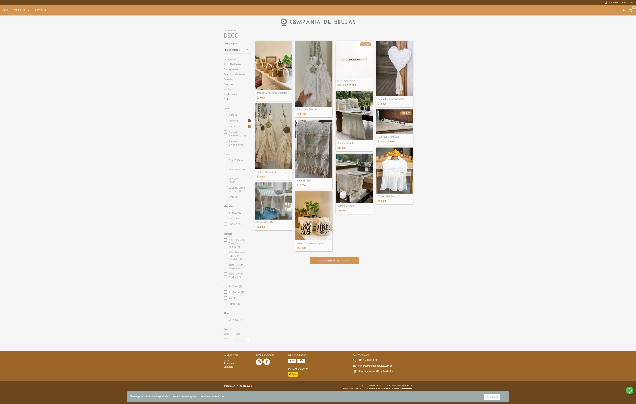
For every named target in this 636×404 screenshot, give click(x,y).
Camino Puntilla (265, 222)
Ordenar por (230, 43)
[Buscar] (624, 10)
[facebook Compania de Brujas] (266, 361)
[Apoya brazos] (313, 149)
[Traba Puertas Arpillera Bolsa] (273, 65)
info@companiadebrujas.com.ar (375, 365)
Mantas (228, 89)
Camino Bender (386, 196)
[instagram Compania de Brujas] (259, 361)
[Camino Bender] (394, 171)
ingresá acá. (386, 388)
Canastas (229, 79)
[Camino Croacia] (354, 178)
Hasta (237, 334)
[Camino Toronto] (354, 115)
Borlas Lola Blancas (307, 109)
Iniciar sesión (628, 2)
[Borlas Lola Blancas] (313, 74)
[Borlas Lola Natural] (273, 136)
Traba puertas (231, 69)
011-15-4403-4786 (368, 360)
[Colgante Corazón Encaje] (394, 68)
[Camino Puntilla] (273, 201)
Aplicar (248, 339)
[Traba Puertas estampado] (313, 215)
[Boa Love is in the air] (394, 121)
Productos (20, 10)
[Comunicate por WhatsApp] (630, 390)
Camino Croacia (345, 206)
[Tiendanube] (238, 387)
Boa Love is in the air (388, 137)
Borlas (227, 99)
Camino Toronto (345, 143)
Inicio (5, 10)
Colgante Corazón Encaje (391, 99)
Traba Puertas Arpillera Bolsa (272, 93)
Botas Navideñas (232, 64)
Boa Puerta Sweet (346, 80)
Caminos (228, 84)
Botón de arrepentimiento (402, 388)
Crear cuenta (614, 2)
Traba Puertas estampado (310, 243)
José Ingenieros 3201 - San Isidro (375, 371)
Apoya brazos (304, 180)
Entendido (492, 397)
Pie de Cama (230, 94)
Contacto (40, 10)
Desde (226, 334)
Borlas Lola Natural (266, 172)
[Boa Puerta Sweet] (354, 59)
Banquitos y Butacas (234, 74)
